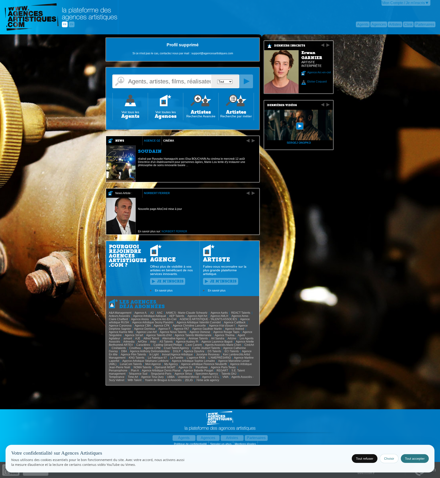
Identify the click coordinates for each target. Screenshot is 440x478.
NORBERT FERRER (157, 193)
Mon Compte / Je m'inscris (403, 3)
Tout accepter (415, 458)
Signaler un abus (221, 444)
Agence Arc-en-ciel (319, 72)
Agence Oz (152, 140)
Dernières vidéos (282, 105)
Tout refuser (364, 458)
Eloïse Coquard (317, 81)
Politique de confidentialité (191, 444)
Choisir (389, 458)
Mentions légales (246, 444)
